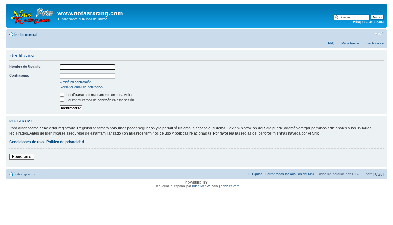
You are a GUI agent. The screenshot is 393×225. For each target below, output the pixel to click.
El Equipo (255, 174)
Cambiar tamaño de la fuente (379, 33)
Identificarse (375, 43)
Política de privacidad (65, 142)
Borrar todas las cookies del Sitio (289, 174)
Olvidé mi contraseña (75, 82)
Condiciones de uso (26, 142)
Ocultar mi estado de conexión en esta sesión (99, 100)
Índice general (25, 34)
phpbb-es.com (229, 186)
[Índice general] (32, 15)
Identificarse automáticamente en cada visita (98, 95)
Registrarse (350, 43)
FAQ (331, 43)
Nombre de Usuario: (25, 66)
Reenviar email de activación (81, 87)
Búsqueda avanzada (368, 22)
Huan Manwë (201, 186)
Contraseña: (19, 75)
